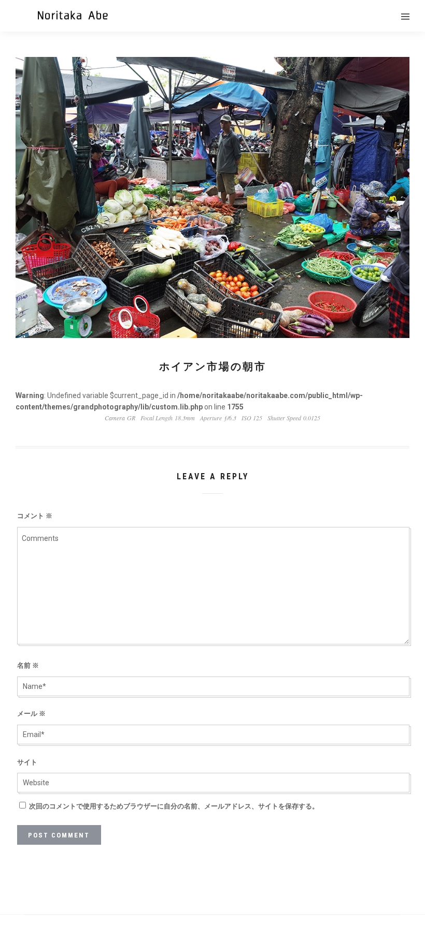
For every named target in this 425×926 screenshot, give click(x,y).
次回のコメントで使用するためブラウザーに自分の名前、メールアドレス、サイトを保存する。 (174, 806)
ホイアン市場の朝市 (212, 366)
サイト (27, 762)
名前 (28, 665)
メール (31, 713)
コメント (34, 516)
